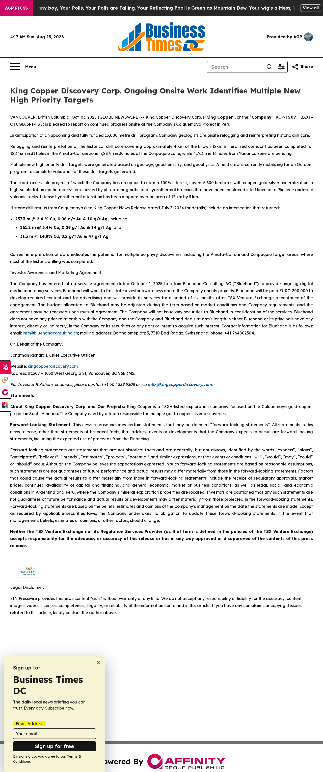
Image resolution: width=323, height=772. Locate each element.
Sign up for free (54, 746)
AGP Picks (16, 8)
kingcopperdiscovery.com (53, 366)
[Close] (98, 662)
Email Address (29, 723)
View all (311, 7)
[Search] (269, 67)
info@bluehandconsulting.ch (50, 332)
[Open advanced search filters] (281, 67)
